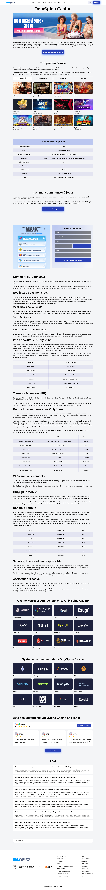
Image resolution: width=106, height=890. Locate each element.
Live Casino (42, 78)
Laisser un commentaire (84, 725)
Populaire (21, 78)
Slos (82, 78)
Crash (62, 78)
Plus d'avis (53, 750)
